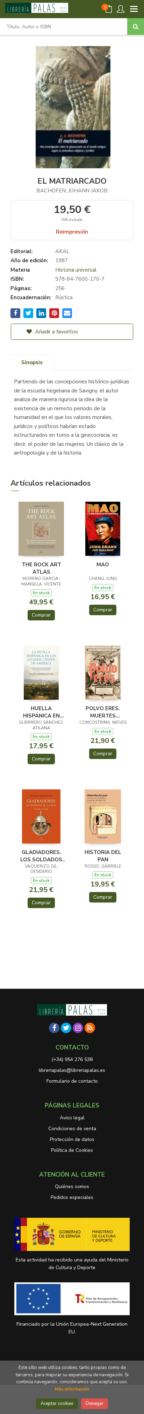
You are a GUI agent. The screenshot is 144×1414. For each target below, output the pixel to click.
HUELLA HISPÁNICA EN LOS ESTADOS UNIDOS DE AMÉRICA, (41, 712)
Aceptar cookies (57, 1403)
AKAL (62, 251)
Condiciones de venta (72, 1128)
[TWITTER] (66, 1028)
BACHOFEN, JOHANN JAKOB (72, 190)
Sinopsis (32, 362)
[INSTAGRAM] (78, 1028)
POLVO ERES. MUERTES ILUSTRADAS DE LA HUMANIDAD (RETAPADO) (102, 712)
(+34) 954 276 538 (72, 1059)
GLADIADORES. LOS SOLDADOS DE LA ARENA (41, 856)
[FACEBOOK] (54, 1028)
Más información (72, 1389)
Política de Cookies (72, 1150)
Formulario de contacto (72, 1081)
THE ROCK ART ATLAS (41, 568)
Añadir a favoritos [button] (56, 332)
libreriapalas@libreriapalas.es (72, 1070)
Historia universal (75, 269)
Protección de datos (72, 1139)
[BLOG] (90, 1028)
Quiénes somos (72, 1186)
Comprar (41, 615)
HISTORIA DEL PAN (103, 856)
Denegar (94, 1403)
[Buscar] (135, 26)
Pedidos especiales (72, 1197)
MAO (102, 564)
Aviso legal (72, 1117)
